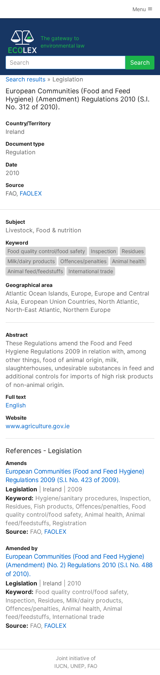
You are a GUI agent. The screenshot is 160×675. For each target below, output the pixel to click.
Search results (25, 79)
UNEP (77, 666)
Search (140, 62)
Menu (139, 9)
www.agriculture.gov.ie (38, 426)
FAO (92, 666)
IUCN (60, 666)
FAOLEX (31, 193)
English (16, 405)
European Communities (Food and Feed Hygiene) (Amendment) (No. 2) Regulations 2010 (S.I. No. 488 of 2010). (79, 565)
